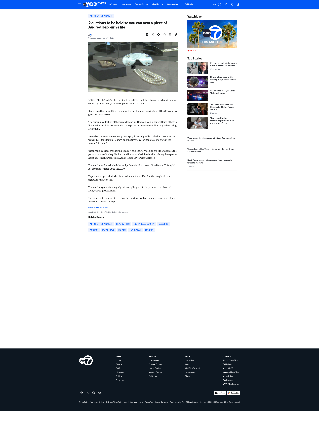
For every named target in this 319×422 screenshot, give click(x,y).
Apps (187, 364)
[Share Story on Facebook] (147, 34)
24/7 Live (112, 4)
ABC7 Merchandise (231, 384)
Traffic (118, 368)
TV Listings (227, 364)
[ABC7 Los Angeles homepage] (94, 4)
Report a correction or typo (98, 207)
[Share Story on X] (153, 34)
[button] (79, 4)
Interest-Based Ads (161, 402)
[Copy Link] (176, 34)
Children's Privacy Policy (114, 402)
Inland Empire (157, 4)
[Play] (212, 34)
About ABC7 (228, 368)
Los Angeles (126, 4)
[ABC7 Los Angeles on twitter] (87, 392)
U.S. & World (121, 372)
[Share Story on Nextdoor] (164, 34)
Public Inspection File (177, 402)
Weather (119, 364)
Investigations (190, 372)
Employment (228, 380)
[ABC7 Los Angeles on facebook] (81, 392)
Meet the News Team (231, 372)
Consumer (120, 380)
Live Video (189, 360)
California (189, 4)
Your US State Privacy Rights (133, 402)
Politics (119, 376)
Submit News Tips (230, 360)
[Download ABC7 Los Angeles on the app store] (220, 393)
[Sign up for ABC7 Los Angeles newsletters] (99, 392)
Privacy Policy (83, 402)
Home (118, 360)
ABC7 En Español (192, 368)
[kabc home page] (86, 360)
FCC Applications (192, 402)
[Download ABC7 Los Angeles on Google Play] (233, 393)
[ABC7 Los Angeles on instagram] (93, 392)
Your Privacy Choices (97, 402)
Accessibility (228, 376)
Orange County (141, 4)
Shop (187, 376)
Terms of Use (149, 402)
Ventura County (174, 4)
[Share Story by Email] (170, 34)
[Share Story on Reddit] (158, 34)
